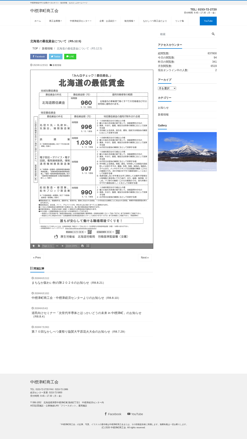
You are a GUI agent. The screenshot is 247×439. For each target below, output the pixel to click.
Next (222, 150)
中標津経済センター (80, 21)
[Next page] (39, 246)
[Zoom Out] (57, 246)
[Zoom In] (62, 246)
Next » (145, 257)
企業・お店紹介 (107, 21)
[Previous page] (33, 246)
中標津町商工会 (44, 10)
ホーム (37, 21)
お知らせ (163, 107)
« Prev (37, 257)
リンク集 (179, 21)
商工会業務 (54, 21)
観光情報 (129, 21)
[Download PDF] (82, 246)
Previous (152, 150)
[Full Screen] (87, 246)
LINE (71, 56)
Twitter (56, 56)
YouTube (208, 21)
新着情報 (57, 65)
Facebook (40, 56)
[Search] (213, 34)
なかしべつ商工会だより (155, 21)
